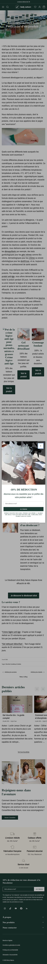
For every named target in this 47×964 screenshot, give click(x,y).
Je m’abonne (27, 509)
